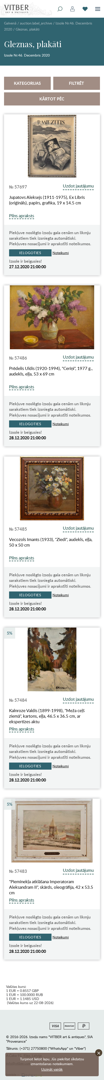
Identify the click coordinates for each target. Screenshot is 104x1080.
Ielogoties (30, 252)
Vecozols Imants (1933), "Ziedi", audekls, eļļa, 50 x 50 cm (50, 542)
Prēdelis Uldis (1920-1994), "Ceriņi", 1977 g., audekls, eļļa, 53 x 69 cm (51, 371)
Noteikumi (61, 252)
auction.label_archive (36, 23)
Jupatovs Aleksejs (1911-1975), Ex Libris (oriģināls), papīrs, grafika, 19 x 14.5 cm (47, 200)
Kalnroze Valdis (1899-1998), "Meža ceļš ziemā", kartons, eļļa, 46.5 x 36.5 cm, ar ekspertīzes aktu (47, 716)
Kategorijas (27, 83)
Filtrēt (76, 83)
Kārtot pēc (51, 99)
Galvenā (10, 23)
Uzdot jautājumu (78, 186)
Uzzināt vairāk (52, 1069)
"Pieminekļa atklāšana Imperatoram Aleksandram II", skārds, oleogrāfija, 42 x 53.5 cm (51, 887)
